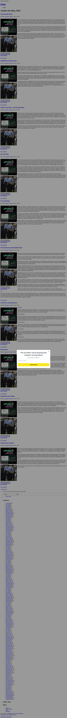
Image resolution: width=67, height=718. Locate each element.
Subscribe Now (33, 364)
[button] (33, 354)
